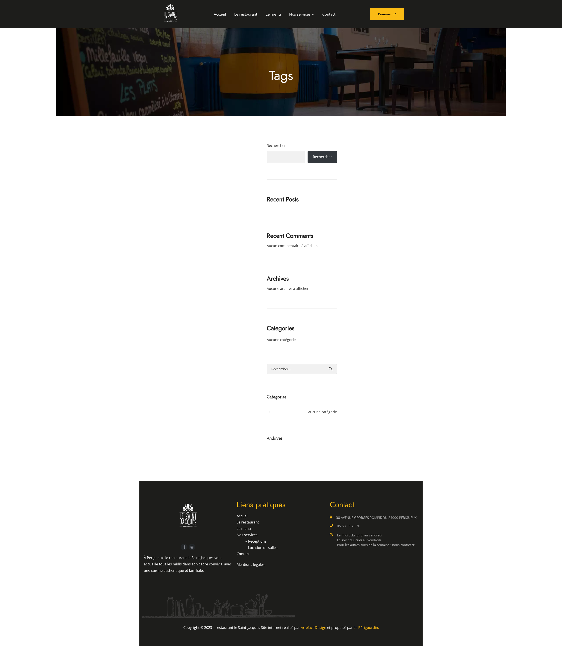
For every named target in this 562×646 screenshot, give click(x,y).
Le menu (273, 14)
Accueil (220, 14)
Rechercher (276, 145)
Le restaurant (245, 14)
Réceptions (256, 541)
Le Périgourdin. (366, 627)
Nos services (300, 14)
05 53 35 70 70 (348, 526)
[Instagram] (192, 547)
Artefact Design (313, 627)
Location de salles (261, 547)
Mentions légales (251, 564)
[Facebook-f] (184, 547)
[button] (387, 14)
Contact (328, 14)
